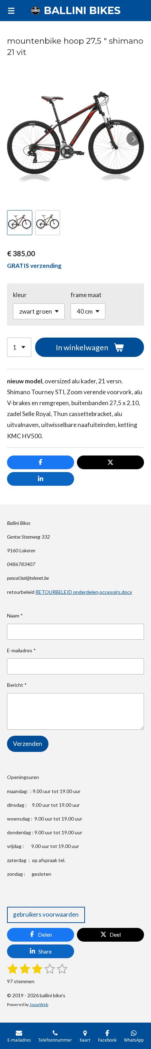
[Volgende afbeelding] (133, 139)
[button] (19, 222)
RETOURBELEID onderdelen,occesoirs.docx (83, 592)
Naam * (15, 615)
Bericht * (17, 685)
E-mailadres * (21, 650)
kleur (20, 295)
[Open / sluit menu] (11, 11)
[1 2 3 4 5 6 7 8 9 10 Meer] (19, 347)
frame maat (86, 295)
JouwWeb (38, 1004)
